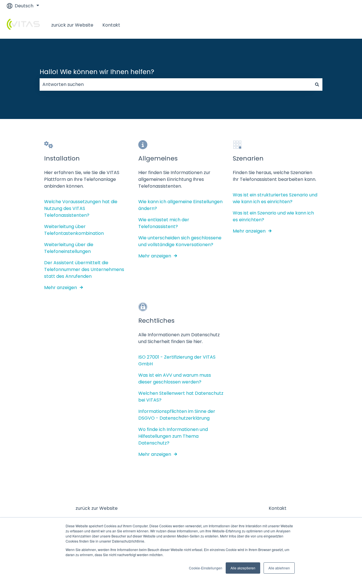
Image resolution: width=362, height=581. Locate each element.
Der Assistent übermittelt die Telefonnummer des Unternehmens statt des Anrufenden (84, 269)
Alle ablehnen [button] (279, 567)
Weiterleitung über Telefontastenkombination (74, 230)
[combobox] (176, 84)
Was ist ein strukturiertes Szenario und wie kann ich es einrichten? (275, 198)
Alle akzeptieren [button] (242, 567)
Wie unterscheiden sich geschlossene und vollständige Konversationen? (179, 241)
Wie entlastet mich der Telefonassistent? (163, 223)
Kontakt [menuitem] (277, 508)
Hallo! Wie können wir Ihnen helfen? (97, 71)
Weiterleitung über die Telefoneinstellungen (68, 248)
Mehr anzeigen (60, 287)
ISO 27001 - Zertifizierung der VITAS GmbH (177, 360)
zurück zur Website (72, 25)
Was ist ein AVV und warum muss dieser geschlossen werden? (174, 378)
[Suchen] (317, 84)
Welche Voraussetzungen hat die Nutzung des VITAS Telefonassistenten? (80, 208)
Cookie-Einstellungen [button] (205, 567)
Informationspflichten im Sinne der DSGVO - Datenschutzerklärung (176, 414)
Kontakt (111, 25)
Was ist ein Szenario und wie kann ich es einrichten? (273, 216)
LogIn (344, 25)
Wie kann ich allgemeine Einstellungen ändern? (180, 205)
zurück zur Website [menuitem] (97, 508)
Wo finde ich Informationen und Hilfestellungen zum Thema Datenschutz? (173, 436)
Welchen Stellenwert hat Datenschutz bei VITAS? (180, 396)
